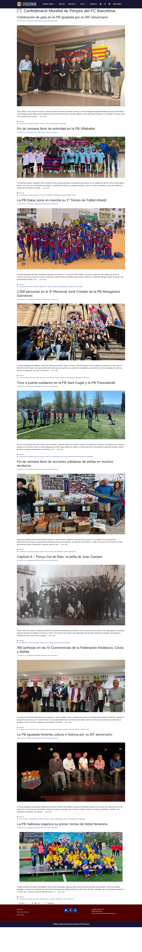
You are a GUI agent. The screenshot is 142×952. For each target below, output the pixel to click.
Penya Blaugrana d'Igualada (76, 819)
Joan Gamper (49, 642)
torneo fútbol (78, 286)
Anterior (21, 903)
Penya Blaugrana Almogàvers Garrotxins (77, 377)
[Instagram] (75, 910)
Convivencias (44, 729)
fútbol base (43, 286)
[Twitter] (66, 910)
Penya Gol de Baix (64, 642)
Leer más (43, 116)
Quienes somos (48, 4)
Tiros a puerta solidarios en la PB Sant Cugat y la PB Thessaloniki (66, 383)
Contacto (93, 4)
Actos (82, 4)
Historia (21, 640)
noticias (42, 123)
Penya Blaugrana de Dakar (65, 286)
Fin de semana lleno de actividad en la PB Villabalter (56, 128)
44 (32, 903)
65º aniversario (23, 819)
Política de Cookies (23, 912)
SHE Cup (71, 899)
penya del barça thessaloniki (77, 456)
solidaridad (89, 456)
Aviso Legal (20, 914)
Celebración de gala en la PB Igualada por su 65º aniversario (62, 17)
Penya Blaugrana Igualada (58, 123)
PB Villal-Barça (58, 551)
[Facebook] (71, 910)
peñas (47, 123)
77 (45, 903)
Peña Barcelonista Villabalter (62, 195)
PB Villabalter (49, 195)
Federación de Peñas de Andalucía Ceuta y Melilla (64, 729)
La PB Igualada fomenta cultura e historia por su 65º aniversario (64, 734)
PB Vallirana (59, 899)
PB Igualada (59, 819)
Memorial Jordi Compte (47, 377)
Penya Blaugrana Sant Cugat (59, 456)
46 (39, 903)
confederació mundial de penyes (29, 123)
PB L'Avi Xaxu (49, 551)
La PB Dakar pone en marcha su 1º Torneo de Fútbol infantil (61, 200)
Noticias (62, 4)
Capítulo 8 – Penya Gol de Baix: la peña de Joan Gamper (59, 557)
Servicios (71, 4)
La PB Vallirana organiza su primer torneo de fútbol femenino (62, 824)
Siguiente (51, 903)
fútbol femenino (44, 899)
